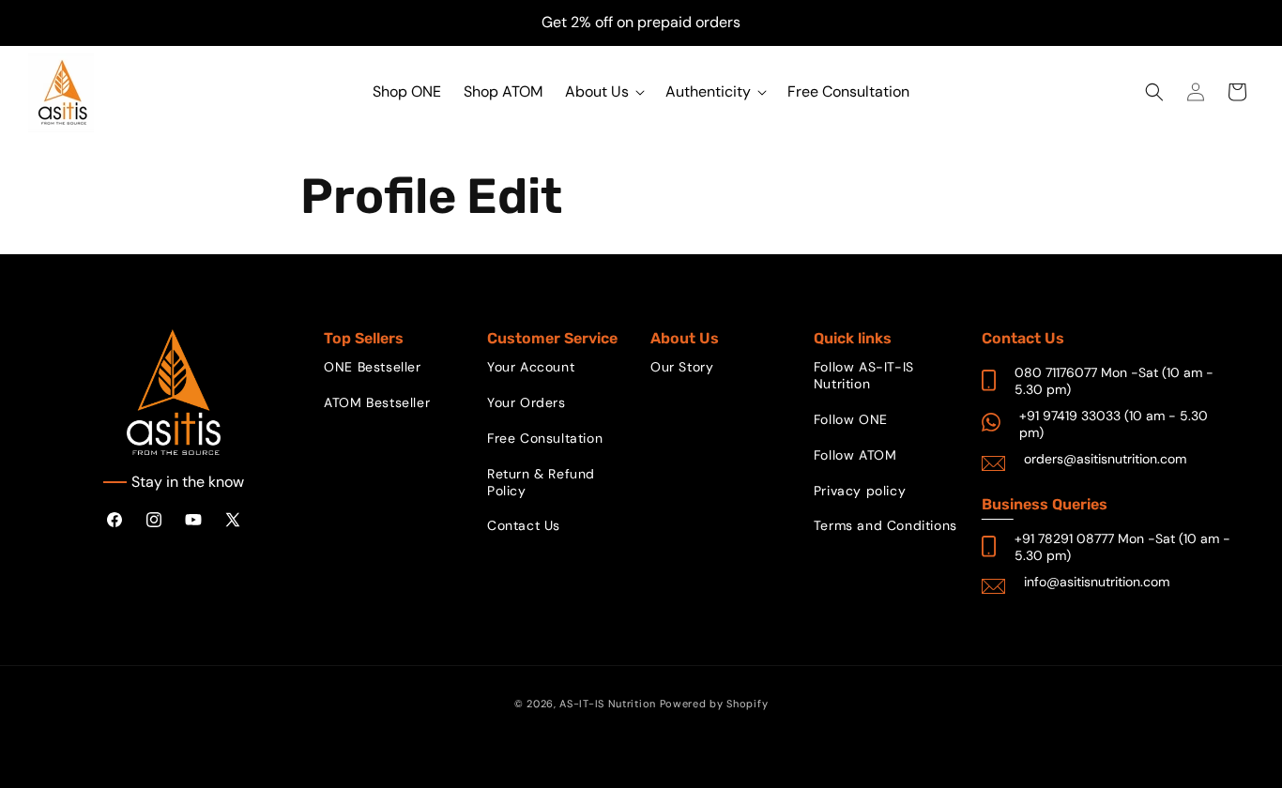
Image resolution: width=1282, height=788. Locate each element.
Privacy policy (860, 490)
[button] (604, 92)
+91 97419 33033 (1070, 415)
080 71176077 (1056, 372)
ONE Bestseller (372, 366)
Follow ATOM (855, 455)
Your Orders (526, 402)
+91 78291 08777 (1064, 538)
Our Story (681, 366)
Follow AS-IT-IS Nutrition (864, 375)
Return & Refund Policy (541, 482)
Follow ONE (851, 419)
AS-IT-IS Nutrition (607, 703)
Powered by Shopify (714, 703)
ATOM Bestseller (377, 402)
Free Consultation (545, 438)
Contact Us (523, 525)
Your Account (530, 366)
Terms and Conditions (885, 525)
